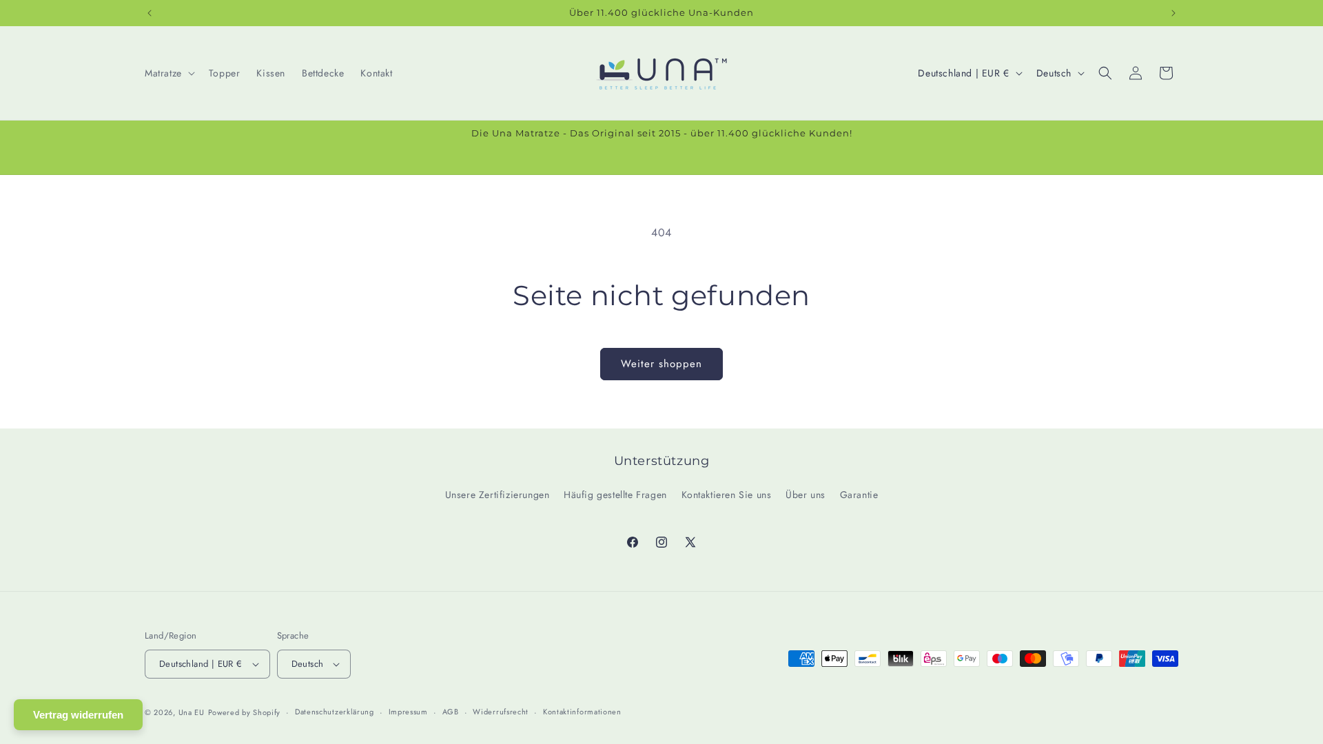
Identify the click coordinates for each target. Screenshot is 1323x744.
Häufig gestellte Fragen (615, 495)
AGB (450, 711)
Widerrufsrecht (501, 711)
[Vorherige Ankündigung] (149, 13)
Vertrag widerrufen (78, 715)
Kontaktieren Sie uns (726, 495)
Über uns (805, 495)
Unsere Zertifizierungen (497, 495)
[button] (168, 73)
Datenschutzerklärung (334, 711)
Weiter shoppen (661, 363)
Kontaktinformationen (582, 711)
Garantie (859, 495)
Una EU (191, 712)
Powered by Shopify (244, 712)
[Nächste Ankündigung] (1173, 13)
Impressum (408, 711)
